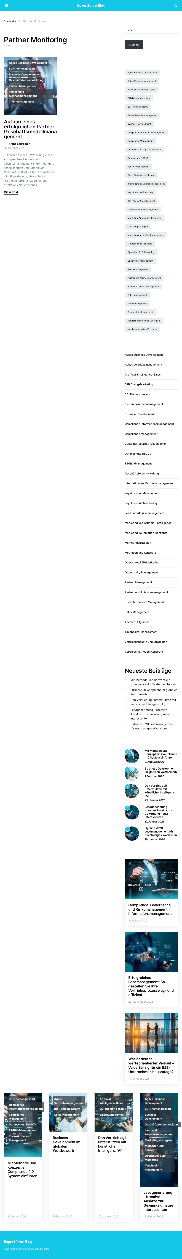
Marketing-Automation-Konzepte (144, 218)
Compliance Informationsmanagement (146, 132)
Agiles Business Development (28, 63)
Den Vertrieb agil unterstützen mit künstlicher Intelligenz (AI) (153, 702)
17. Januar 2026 (155, 821)
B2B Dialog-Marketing (139, 98)
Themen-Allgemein (21, 101)
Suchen (129, 30)
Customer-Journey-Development (144, 149)
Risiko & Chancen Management (143, 286)
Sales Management (137, 295)
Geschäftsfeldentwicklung (26, 80)
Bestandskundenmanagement (142, 115)
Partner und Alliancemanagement (23, 94)
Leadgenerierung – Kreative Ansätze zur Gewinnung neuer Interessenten (150, 714)
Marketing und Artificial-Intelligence (145, 235)
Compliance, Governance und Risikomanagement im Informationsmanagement (150, 909)
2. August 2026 (154, 761)
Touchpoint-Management (140, 312)
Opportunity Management (140, 260)
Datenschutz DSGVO (138, 158)
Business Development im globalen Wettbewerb (153, 692)
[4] (132, 812)
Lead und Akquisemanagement (143, 209)
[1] (132, 756)
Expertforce (42, 1248)
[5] (132, 833)
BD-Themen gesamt (22, 68)
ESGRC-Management (138, 166)
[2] (132, 773)
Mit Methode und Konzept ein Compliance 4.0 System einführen (153, 682)
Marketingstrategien (138, 226)
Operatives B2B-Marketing (141, 252)
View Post (11, 192)
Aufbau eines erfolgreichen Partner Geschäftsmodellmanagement (30, 129)
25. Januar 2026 (155, 800)
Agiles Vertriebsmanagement (142, 81)
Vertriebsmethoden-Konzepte (142, 329)
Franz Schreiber (19, 143)
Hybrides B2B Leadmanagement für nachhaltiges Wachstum (152, 726)
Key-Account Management (141, 201)
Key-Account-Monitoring (140, 192)
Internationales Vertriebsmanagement (146, 183)
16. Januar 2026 (155, 839)
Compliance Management (140, 141)
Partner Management (23, 86)
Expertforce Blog (91, 5)
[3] (132, 791)
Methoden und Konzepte (140, 243)
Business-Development (24, 74)
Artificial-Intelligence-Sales (141, 89)
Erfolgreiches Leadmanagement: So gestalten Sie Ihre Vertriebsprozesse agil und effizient (151, 986)
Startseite (10, 21)
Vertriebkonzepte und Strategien (144, 320)
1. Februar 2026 (154, 776)
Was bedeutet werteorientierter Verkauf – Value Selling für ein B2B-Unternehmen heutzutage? (151, 1065)
